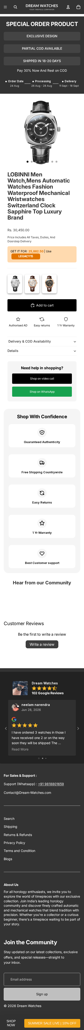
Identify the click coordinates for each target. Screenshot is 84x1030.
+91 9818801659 (51, 784)
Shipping (10, 826)
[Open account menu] (68, 7)
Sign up (42, 994)
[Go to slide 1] (39, 758)
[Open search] (15, 7)
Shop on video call (42, 378)
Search (9, 819)
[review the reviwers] (14, 719)
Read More (20, 749)
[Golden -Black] (49, 283)
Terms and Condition (19, 851)
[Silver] (14, 283)
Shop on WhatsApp (42, 391)
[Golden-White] (32, 283)
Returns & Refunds (18, 835)
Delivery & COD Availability (29, 341)
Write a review (42, 644)
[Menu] (5, 7)
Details (12, 351)
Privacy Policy (14, 843)
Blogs (8, 859)
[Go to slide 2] (42, 758)
